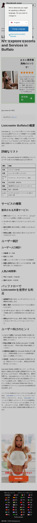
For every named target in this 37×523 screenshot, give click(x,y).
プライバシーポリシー (25, 492)
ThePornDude (18, 517)
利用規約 (8, 495)
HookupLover (15, 521)
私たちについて (10, 492)
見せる (14, 117)
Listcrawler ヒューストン (14, 395)
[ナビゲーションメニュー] (33, 5)
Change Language (18, 29)
